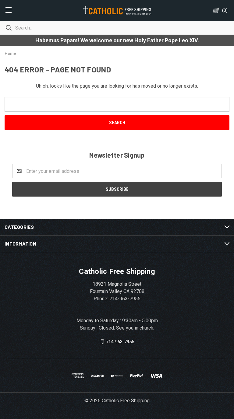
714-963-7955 (120, 341)
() (225, 10)
